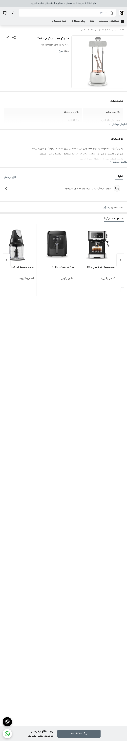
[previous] (121, 260)
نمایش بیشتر (119, 124)
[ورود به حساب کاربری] (13, 12)
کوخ (61, 51)
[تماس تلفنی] (7, 721)
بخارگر (83, 29)
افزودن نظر (10, 177)
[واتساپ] (7, 733)
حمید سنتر (119, 29)
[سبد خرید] (5, 13)
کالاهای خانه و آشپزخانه (100, 29)
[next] (6, 260)
